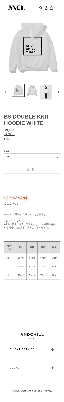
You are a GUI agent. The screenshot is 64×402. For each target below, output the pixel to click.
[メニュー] (58, 7)
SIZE (6, 150)
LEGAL (32, 367)
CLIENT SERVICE (32, 349)
